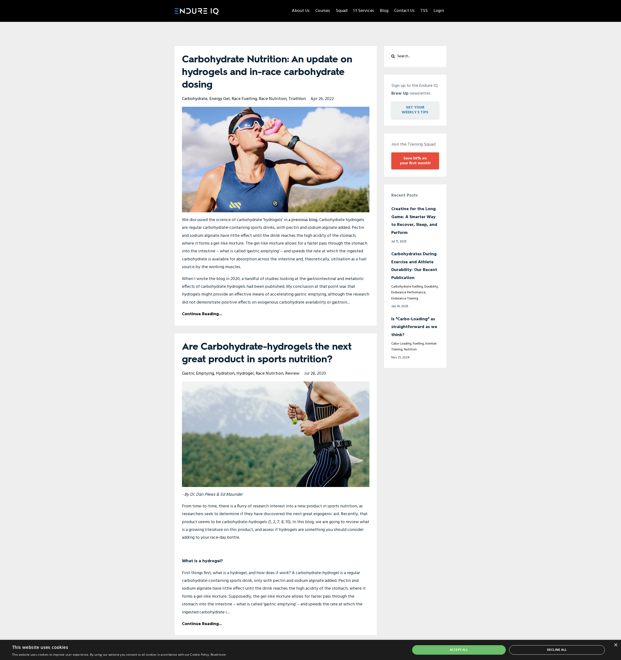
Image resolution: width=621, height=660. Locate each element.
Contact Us (404, 10)
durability (431, 286)
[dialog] (310, 650)
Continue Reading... (202, 314)
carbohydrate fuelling (407, 286)
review (292, 373)
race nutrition (272, 98)
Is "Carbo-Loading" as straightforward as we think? (414, 327)
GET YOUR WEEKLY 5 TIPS (415, 110)
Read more (218, 654)
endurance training (404, 298)
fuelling (418, 343)
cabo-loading (401, 343)
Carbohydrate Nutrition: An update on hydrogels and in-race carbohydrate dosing (267, 72)
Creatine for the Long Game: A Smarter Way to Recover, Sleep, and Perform (414, 221)
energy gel (219, 98)
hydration (225, 373)
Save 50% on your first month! (415, 160)
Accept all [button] (459, 650)
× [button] (615, 645)
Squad (341, 10)
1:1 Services (363, 10)
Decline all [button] (557, 650)
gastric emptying (198, 373)
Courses (322, 10)
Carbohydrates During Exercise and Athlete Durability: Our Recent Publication (414, 266)
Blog (384, 10)
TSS (424, 10)
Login (438, 10)
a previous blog (302, 219)
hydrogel (245, 373)
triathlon (297, 98)
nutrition (410, 349)
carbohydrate (194, 98)
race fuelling (244, 98)
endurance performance (408, 292)
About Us (301, 10)
